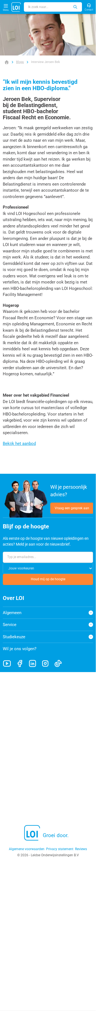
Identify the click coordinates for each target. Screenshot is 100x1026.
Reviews (81, 849)
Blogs (20, 62)
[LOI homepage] (16, 7)
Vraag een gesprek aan (72, 508)
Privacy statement (59, 849)
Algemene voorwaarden (26, 849)
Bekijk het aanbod (19, 443)
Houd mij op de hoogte (48, 579)
